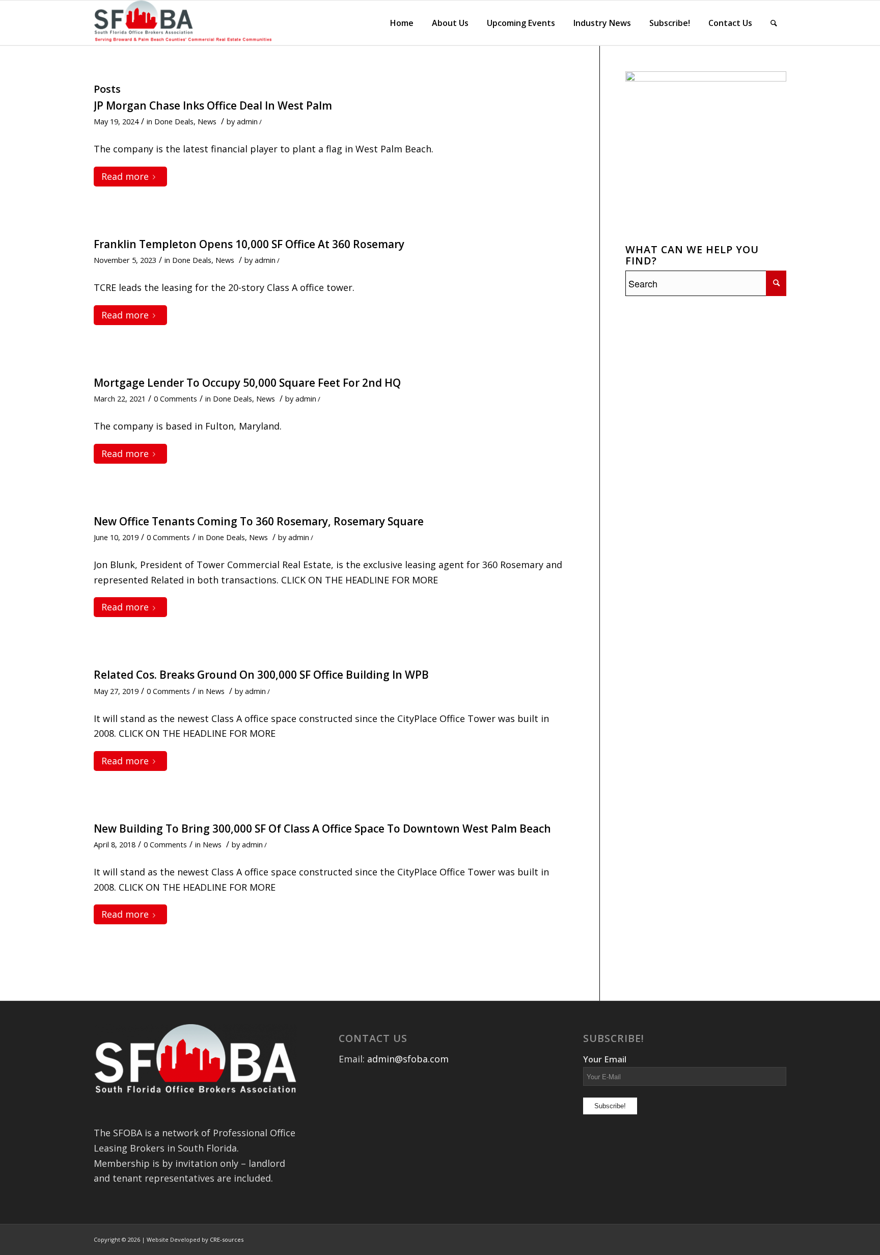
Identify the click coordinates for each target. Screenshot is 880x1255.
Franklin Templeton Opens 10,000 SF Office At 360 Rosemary (249, 244)
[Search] (773, 23)
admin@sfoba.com (408, 1059)
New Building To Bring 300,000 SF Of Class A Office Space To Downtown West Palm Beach (322, 828)
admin (247, 121)
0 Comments (175, 398)
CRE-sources (226, 1239)
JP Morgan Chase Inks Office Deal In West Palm (213, 105)
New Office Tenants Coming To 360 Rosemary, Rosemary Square (259, 521)
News (207, 121)
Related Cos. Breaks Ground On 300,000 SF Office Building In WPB (261, 674)
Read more (125, 176)
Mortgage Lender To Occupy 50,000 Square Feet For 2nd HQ (247, 383)
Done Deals (174, 121)
